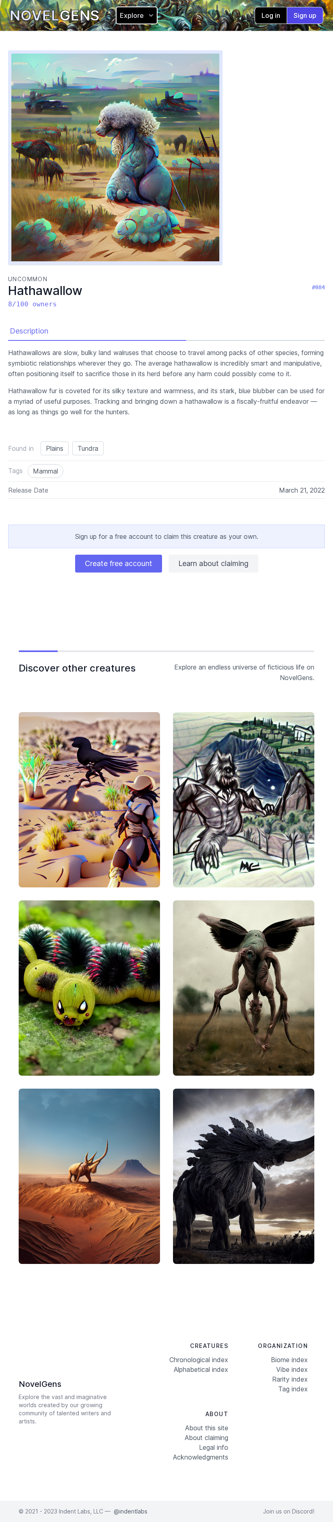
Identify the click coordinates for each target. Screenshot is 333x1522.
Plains (54, 448)
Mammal (45, 471)
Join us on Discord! (288, 1511)
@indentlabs (130, 1511)
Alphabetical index (201, 1369)
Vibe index (292, 1369)
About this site (206, 1428)
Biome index (289, 1360)
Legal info (213, 1447)
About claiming (206, 1438)
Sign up (305, 15)
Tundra (88, 448)
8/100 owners (32, 304)
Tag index (293, 1389)
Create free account (118, 563)
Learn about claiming (213, 563)
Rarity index (290, 1379)
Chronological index (198, 1360)
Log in (271, 15)
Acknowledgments (200, 1457)
